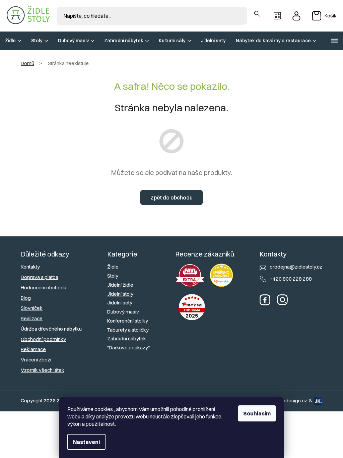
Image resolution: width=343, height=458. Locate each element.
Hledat (257, 14)
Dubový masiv (123, 311)
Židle (113, 267)
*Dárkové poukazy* (128, 347)
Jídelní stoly (120, 294)
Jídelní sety (119, 302)
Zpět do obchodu (171, 197)
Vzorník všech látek (42, 370)
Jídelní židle (120, 285)
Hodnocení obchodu (43, 287)
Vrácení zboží (36, 359)
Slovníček (32, 308)
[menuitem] (13, 41)
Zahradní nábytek (126, 338)
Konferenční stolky (127, 321)
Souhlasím (257, 413)
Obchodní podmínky (43, 339)
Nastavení (86, 442)
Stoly (112, 276)
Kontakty (30, 267)
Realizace (32, 318)
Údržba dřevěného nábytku (51, 329)
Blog (26, 298)
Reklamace (33, 349)
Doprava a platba (39, 277)
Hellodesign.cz (290, 400)
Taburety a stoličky (128, 330)
